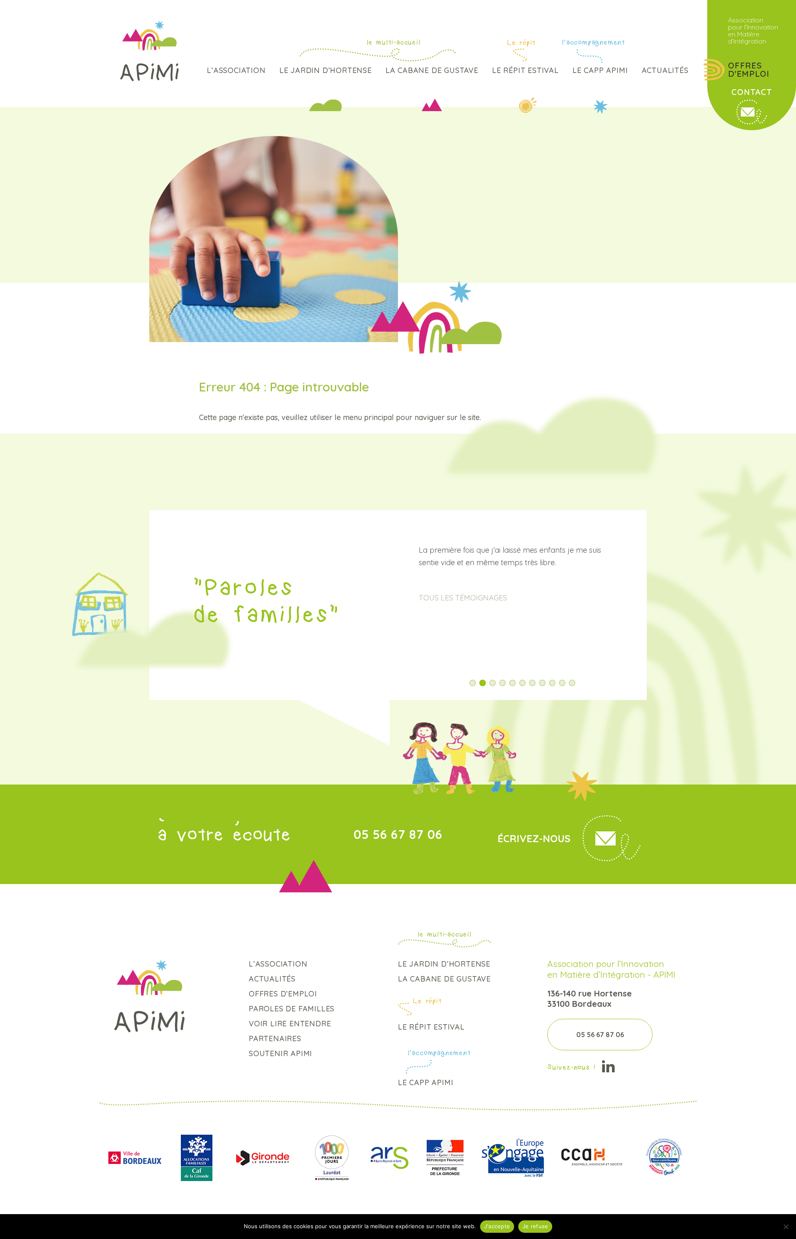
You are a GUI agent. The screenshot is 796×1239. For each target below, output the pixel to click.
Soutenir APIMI (280, 1053)
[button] (472, 683)
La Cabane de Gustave (432, 70)
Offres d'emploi (748, 69)
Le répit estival (525, 70)
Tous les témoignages (463, 597)
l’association (236, 70)
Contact (751, 92)
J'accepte (497, 1226)
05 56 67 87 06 (398, 834)
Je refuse (535, 1226)
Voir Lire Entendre (290, 1023)
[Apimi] (149, 51)
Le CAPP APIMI (600, 70)
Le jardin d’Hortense (325, 70)
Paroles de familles (292, 1008)
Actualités (665, 70)
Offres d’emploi (283, 993)
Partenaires (275, 1038)
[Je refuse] (785, 1226)
